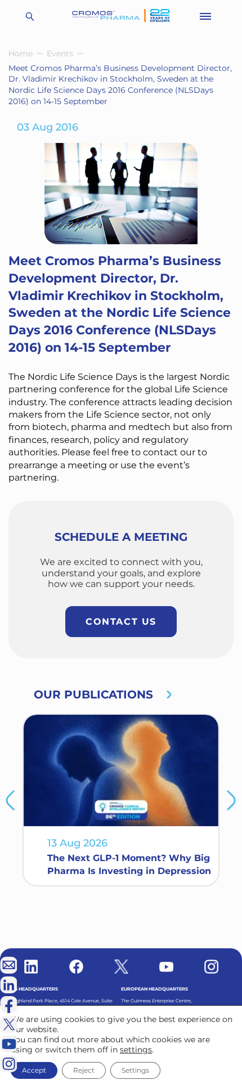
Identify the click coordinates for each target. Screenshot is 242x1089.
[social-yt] (166, 967)
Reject (84, 1070)
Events (60, 53)
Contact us (121, 621)
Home (20, 53)
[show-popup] (8, 965)
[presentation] (10, 800)
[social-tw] (121, 967)
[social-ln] (8, 984)
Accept (34, 1070)
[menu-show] (205, 16)
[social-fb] (76, 967)
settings (136, 1050)
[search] (29, 16)
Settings (135, 1070)
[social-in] (31, 967)
